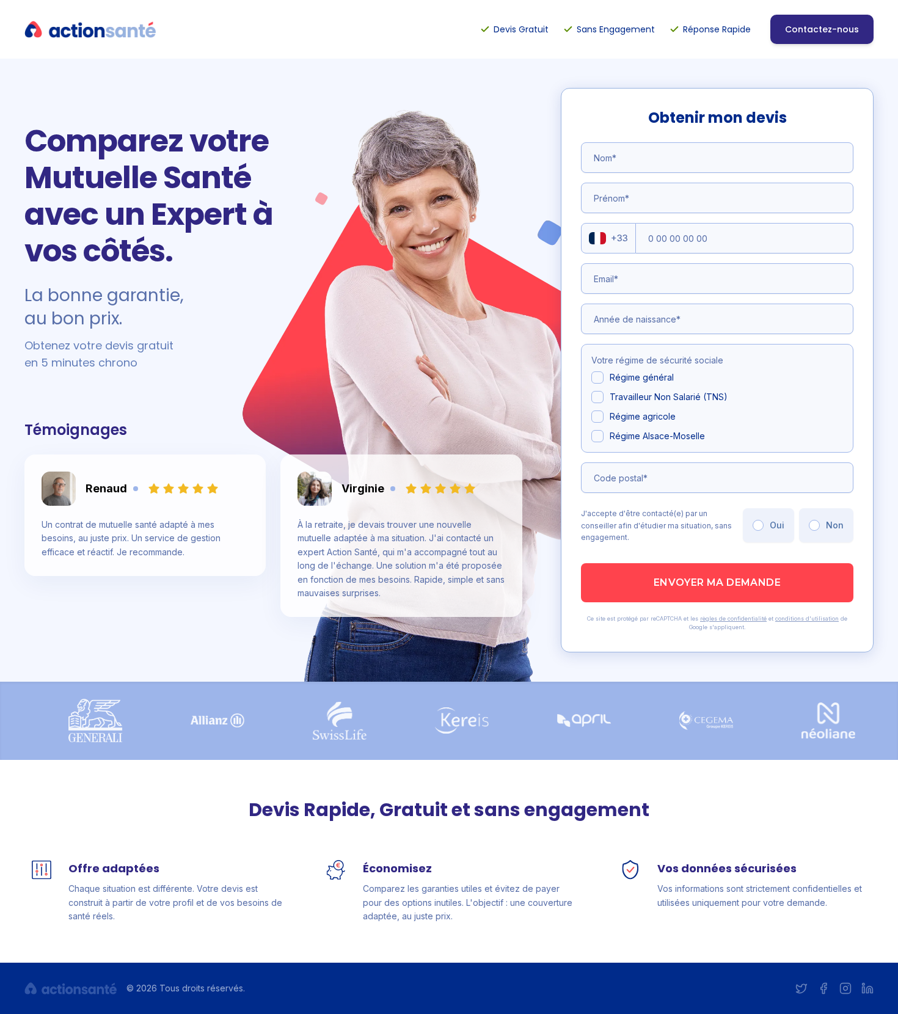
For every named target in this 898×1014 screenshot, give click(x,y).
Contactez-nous (822, 29)
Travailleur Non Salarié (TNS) (669, 397)
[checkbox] (597, 377)
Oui (777, 525)
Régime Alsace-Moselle (657, 436)
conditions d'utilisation (807, 618)
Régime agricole (643, 416)
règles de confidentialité (733, 618)
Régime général (642, 377)
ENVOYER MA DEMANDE (717, 582)
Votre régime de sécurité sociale (657, 360)
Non (835, 525)
